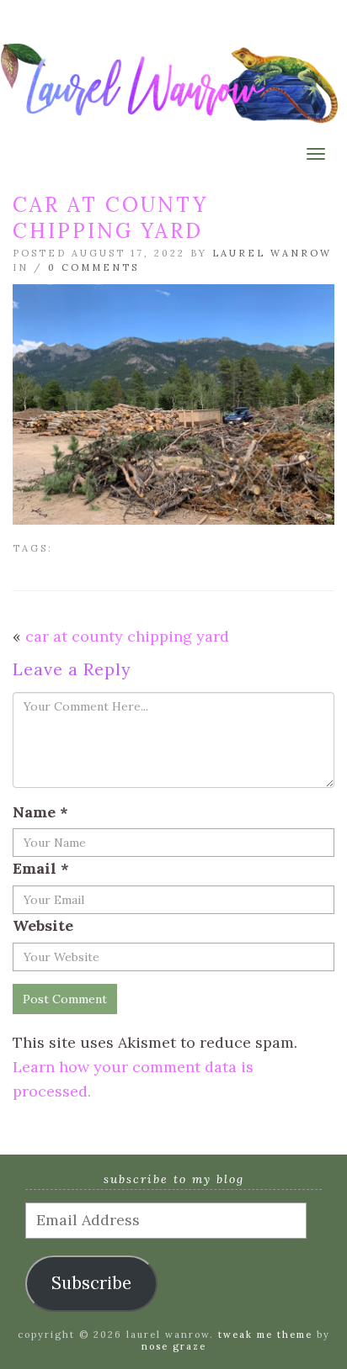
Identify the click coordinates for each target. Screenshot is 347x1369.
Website (43, 925)
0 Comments (93, 267)
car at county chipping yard (127, 636)
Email (41, 868)
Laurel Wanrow (272, 253)
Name (40, 812)
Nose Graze (173, 1346)
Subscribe (91, 1283)
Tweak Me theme (265, 1334)
